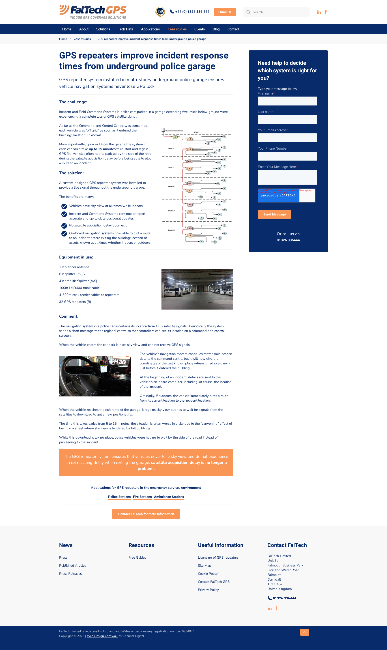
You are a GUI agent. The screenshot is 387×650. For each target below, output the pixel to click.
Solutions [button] (103, 29)
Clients (199, 29)
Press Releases (70, 573)
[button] (304, 632)
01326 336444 (288, 240)
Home (66, 29)
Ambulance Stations (169, 497)
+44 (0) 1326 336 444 (192, 11)
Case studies (177, 29)
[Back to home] (93, 11)
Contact (233, 29)
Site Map (204, 565)
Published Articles (72, 565)
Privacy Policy (208, 590)
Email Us (225, 12)
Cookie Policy (208, 573)
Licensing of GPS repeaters (218, 557)
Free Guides (137, 557)
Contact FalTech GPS (214, 581)
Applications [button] (150, 29)
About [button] (83, 29)
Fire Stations (142, 497)
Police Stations (119, 497)
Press (63, 557)
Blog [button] (216, 29)
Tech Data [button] (125, 29)
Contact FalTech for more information (146, 514)
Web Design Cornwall (102, 636)
